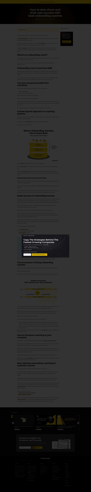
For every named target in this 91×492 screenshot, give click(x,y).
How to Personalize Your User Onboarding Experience (44, 427)
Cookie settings (67, 476)
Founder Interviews (31, 480)
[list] (45, 423)
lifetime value (45, 330)
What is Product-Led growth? (20, 466)
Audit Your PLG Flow (55, 468)
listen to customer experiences (49, 340)
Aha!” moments (29, 358)
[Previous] (13, 423)
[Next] (78, 423)
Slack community (55, 479)
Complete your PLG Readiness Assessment (26, 393)
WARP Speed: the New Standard (20, 474)
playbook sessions (24, 229)
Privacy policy (67, 474)
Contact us (67, 467)
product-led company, (23, 38)
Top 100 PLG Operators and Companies (32, 472)
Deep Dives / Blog (30, 478)
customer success (29, 121)
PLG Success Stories (43, 471)
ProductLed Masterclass (31, 476)
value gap (24, 48)
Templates (54, 475)
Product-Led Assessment (56, 470)
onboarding (42, 43)
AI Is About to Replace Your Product (19, 472)
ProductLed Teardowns (31, 474)
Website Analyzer (55, 471)
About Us (66, 469)
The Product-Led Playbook (32, 470)
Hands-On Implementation (44, 468)
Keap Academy (22, 232)
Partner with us (67, 473)
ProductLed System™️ (21, 386)
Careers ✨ (66, 465)
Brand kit (66, 480)
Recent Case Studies (43, 470)
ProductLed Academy (21, 399)
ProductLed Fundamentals (19, 470)
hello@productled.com (68, 485)
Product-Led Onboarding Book (32, 468)
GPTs (53, 473)
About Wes (66, 471)
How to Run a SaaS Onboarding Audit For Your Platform (23, 427)
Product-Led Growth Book (32, 466)
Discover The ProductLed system (20, 468)
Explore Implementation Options (24, 394)
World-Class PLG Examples (56, 477)
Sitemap (66, 478)
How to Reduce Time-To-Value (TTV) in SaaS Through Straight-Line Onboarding (66, 427)
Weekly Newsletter (55, 466)
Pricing (41, 473)
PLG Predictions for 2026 (19, 476)
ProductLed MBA (42, 466)
